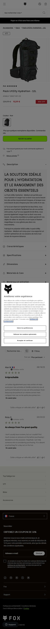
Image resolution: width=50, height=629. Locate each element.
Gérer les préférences (25, 328)
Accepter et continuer (25, 340)
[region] (25, 314)
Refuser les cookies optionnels (25, 334)
